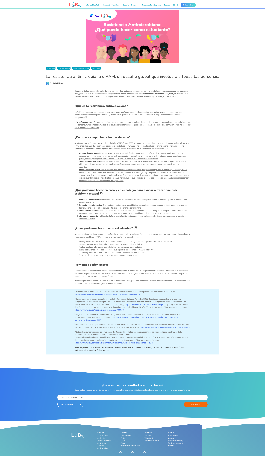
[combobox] (70, 404)
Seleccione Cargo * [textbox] (67, 404)
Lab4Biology (101, 445)
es (174, 5)
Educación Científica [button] (111, 5)
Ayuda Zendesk (173, 435)
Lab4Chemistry (102, 443)
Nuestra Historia (126, 435)
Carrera (123, 440)
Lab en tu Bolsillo (102, 435)
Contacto (171, 438)
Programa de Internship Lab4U (130, 445)
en (178, 5)
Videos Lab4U (149, 438)
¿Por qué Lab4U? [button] (92, 5)
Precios (167, 5)
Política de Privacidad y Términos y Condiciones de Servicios (176, 443)
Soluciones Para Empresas (151, 5)
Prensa (123, 443)
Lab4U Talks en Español (152, 440)
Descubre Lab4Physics (104, 440)
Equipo (123, 438)
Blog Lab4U (148, 435)
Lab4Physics (101, 438)
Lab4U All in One (102, 448)
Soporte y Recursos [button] (130, 5)
